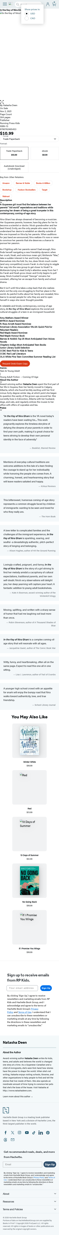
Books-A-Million (43, 183)
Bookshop (6, 189)
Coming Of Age (30, 376)
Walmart (6, 196)
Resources (8, 1201)
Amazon (6, 183)
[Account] (47, 4)
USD (32, 13)
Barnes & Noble (23, 183)
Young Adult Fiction (10, 376)
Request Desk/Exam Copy (14, 363)
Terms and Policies (13, 1209)
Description (6, 200)
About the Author (9, 379)
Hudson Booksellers (27, 189)
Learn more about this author (17, 1096)
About (6, 1193)
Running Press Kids (10, 123)
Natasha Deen (10, 105)
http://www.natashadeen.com (17, 1090)
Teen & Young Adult (10, 370)
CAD (32, 18)
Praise (3, 407)
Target (44, 189)
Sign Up (46, 988)
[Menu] (5, 4)
